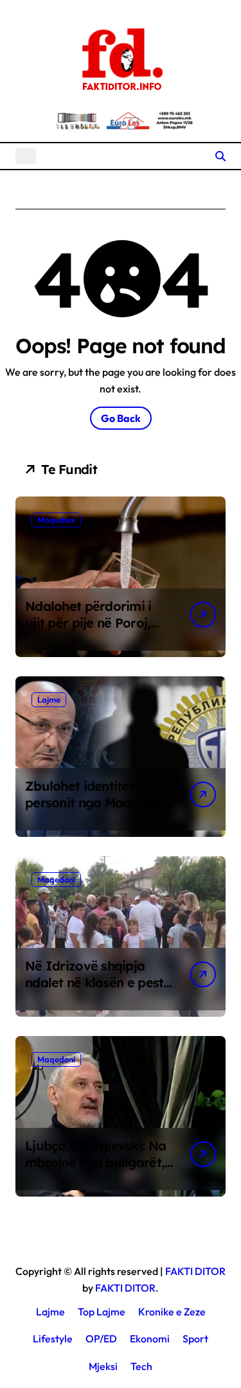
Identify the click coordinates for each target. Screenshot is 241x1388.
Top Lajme (101, 1311)
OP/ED (101, 1338)
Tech (141, 1366)
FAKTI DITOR (195, 1271)
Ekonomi (150, 1338)
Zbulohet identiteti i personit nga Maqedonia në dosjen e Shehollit (98, 802)
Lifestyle (53, 1338)
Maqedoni (56, 519)
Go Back (121, 418)
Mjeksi (103, 1366)
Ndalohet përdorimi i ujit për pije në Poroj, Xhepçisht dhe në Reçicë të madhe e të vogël (97, 631)
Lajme (48, 699)
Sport (195, 1338)
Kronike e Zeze (172, 1311)
